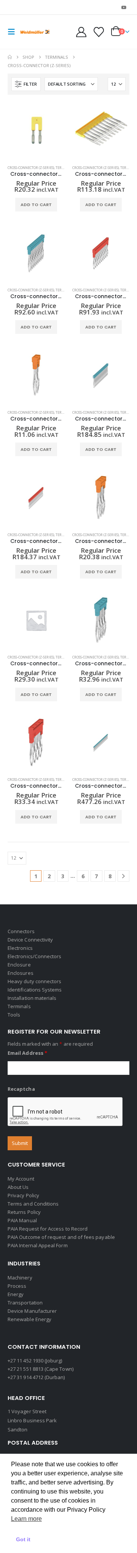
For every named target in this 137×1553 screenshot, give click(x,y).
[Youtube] (124, 7)
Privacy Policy (23, 1195)
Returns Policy (24, 1212)
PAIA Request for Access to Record (48, 1228)
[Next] (123, 876)
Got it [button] (23, 1539)
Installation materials (32, 998)
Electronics (20, 948)
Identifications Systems (35, 989)
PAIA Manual (22, 1220)
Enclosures (20, 973)
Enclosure (19, 964)
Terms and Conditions (33, 1203)
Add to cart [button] (36, 205)
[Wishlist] (98, 32)
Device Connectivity (30, 939)
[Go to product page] (36, 130)
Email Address (27, 1052)
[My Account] (81, 32)
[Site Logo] (35, 32)
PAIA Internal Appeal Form (38, 1245)
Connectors (21, 931)
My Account (21, 1178)
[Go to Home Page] (10, 57)
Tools (14, 1014)
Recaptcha (21, 1088)
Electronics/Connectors (34, 956)
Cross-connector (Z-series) (31, 167)
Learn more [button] (26, 1518)
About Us (18, 1187)
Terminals (19, 1006)
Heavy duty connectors (34, 981)
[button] (14, 31)
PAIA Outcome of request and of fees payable (61, 1237)
